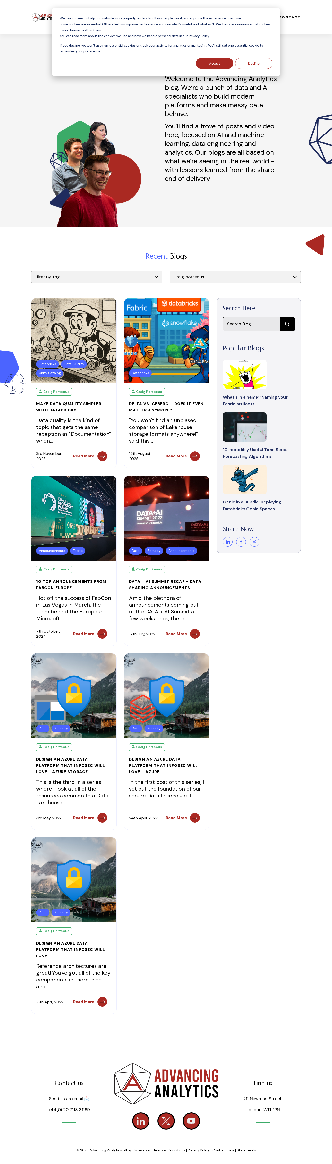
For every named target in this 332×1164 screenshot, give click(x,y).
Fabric (78, 550)
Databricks (47, 364)
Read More (83, 456)
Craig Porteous (56, 391)
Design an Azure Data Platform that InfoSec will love (70, 949)
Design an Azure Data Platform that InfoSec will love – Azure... (163, 765)
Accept (214, 63)
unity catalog (50, 373)
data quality (74, 364)
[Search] (287, 324)
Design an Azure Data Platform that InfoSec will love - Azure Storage (70, 765)
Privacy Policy (199, 1150)
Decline (254, 63)
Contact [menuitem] (290, 17)
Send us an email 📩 (69, 1099)
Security (154, 550)
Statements (246, 1150)
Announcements (52, 550)
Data (136, 550)
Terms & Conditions (169, 1150)
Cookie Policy (223, 1150)
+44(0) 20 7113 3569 (69, 1110)
